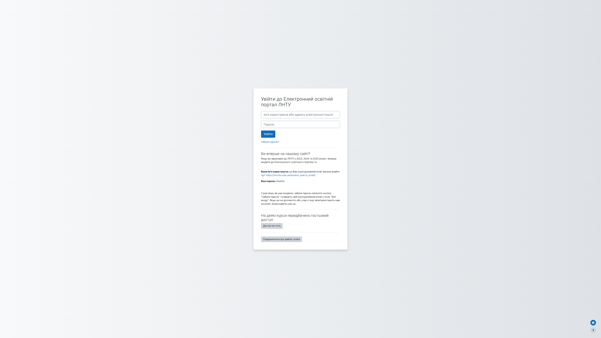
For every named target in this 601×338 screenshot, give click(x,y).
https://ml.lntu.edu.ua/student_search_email (290, 175)
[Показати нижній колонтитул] (593, 330)
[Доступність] (593, 322)
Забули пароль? (270, 141)
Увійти (268, 134)
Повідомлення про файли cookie (281, 239)
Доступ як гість (272, 225)
